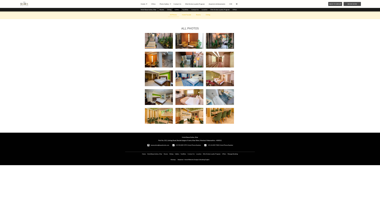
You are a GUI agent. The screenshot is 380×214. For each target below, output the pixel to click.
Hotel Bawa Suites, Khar (148, 10)
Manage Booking (233, 154)
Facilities (185, 10)
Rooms (162, 10)
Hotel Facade (186, 15)
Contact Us (177, 4)
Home (144, 154)
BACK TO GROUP (335, 4)
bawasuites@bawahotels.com (160, 145)
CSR (230, 4)
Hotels (143, 4)
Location (204, 10)
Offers (153, 4)
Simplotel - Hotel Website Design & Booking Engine (193, 159)
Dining (169, 10)
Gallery (176, 10)
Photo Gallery (164, 4)
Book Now (352, 4)
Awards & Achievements (217, 4)
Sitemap (173, 159)
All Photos (173, 15)
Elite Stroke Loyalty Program (195, 4)
